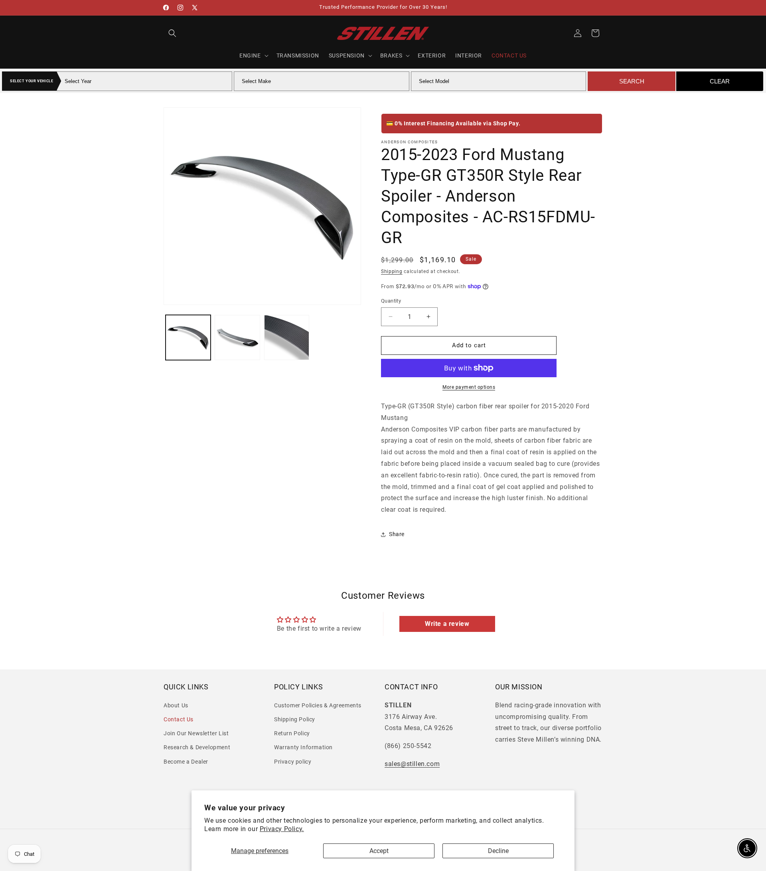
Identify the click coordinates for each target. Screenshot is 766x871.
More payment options (468, 387)
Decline (498, 851)
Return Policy (292, 733)
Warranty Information (303, 747)
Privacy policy (292, 761)
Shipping (392, 271)
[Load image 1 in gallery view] (188, 337)
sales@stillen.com (412, 764)
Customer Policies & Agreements (317, 705)
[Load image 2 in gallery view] (237, 337)
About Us (176, 705)
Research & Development (197, 747)
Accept (379, 851)
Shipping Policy (294, 719)
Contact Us (178, 719)
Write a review (447, 624)
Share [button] (397, 534)
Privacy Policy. (282, 829)
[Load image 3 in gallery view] (286, 337)
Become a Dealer (186, 761)
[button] (172, 33)
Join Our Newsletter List (196, 733)
